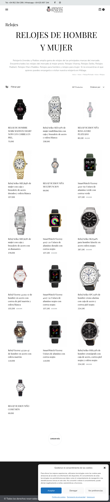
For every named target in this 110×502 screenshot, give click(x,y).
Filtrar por (15, 86)
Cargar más (55, 439)
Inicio (96, 75)
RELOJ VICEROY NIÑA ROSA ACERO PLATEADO (88, 131)
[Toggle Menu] (6, 9)
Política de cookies (59, 497)
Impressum (91, 497)
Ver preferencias (95, 490)
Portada (90, 75)
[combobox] (97, 87)
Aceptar (51, 490)
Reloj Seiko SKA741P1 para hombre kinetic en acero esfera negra (89, 242)
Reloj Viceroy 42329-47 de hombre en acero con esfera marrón (19, 353)
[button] (104, 467)
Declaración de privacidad (76, 497)
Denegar (73, 490)
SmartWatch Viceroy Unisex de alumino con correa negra (54, 353)
